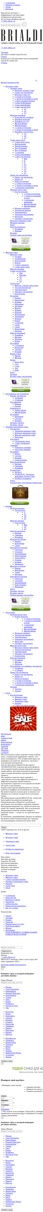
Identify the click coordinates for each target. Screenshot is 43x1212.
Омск (8, 1000)
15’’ (25, 113)
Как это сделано (12, 908)
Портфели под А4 (22, 121)
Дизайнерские (20, 259)
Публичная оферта (13, 926)
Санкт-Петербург (12, 989)
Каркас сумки (15, 354)
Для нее (18, 691)
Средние (18, 350)
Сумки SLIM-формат (23, 103)
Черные (18, 298)
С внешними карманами (24, 188)
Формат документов (18, 396)
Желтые (18, 308)
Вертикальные (20, 144)
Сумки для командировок (25, 101)
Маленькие (19, 348)
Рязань (8, 1047)
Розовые (18, 319)
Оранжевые (19, 317)
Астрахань (10, 1055)
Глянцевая (19, 466)
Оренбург (9, 1045)
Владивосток (11, 1038)
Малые (17, 454)
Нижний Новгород (13, 993)
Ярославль (10, 1030)
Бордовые (18, 306)
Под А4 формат (21, 148)
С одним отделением (23, 97)
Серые (17, 325)
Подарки (13, 233)
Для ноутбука (20, 510)
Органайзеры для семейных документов (26, 666)
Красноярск (10, 1016)
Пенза (8, 1049)
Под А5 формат (21, 150)
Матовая (18, 231)
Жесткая (18, 358)
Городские (19, 550)
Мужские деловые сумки (24, 90)
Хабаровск (10, 1040)
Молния (18, 404)
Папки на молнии (22, 181)
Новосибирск (11, 991)
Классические (20, 261)
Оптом (8, 7)
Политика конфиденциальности (13, 965)
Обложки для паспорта (24, 219)
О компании (10, 3)
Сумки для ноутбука (23, 107)
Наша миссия (11, 898)
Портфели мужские (22, 119)
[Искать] (24, 24)
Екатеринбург (11, 995)
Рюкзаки (18, 703)
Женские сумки (16, 255)
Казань (8, 1002)
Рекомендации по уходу (15, 924)
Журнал (9, 928)
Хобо (17, 370)
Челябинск (10, 1004)
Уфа (7, 1008)
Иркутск (9, 1034)
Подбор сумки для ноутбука (21, 235)
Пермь (8, 1014)
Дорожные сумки (21, 701)
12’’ (25, 169)
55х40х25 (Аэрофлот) (23, 478)
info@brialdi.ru (6, 941)
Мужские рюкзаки (17, 223)
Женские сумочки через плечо (26, 286)
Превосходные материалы (16, 906)
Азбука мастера (12, 904)
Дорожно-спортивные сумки (17, 882)
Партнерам (10, 902)
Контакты (9, 9)
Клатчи (17, 263)
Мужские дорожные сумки (20, 221)
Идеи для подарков (13, 853)
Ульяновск (10, 1026)
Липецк (9, 1057)
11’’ (25, 167)
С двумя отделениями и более (26, 99)
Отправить (5, 1109)
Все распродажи (16, 695)
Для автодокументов (23, 210)
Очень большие (21, 460)
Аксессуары (14, 283)
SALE (12, 225)
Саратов (9, 1018)
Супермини (19, 345)
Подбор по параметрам (15, 849)
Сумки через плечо (17, 140)
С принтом (19, 323)
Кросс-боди (19, 362)
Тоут (16, 368)
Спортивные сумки (22, 441)
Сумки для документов (24, 93)
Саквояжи (14, 445)
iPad (25, 159)
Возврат (9, 920)
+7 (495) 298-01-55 (8, 21)
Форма (12, 360)
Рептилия (18, 339)
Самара (8, 997)
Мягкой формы (20, 126)
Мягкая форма (20, 412)
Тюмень (9, 1051)
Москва (8, 987)
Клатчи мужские (21, 192)
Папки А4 (19, 179)
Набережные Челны (13, 1053)
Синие (17, 327)
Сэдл (16, 364)
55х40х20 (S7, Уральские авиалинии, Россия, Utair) (25, 475)
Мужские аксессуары (18, 190)
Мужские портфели (17, 115)
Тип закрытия (15, 402)
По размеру (14, 343)
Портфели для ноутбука (24, 132)
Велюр (17, 341)
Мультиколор (20, 314)
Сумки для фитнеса (22, 443)
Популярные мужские (18, 548)
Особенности (15, 408)
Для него (18, 689)
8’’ (25, 161)
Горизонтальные (21, 146)
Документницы (21, 212)
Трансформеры (20, 554)
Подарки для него (17, 423)
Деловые (18, 257)
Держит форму (20, 410)
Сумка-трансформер (23, 105)
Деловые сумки (16, 88)
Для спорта (14, 439)
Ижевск (9, 1028)
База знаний (10, 930)
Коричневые (19, 300)
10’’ (25, 165)
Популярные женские (18, 577)
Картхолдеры (20, 294)
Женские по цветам (17, 566)
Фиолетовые (20, 329)
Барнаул (9, 1032)
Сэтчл (17, 366)
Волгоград (10, 1012)
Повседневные (20, 556)
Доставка (4, 52)
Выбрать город (7, 1061)
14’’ (25, 111)
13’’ (25, 109)
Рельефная (19, 229)
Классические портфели (24, 117)
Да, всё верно (6, 19)
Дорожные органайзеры (24, 214)
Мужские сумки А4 (22, 95)
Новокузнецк (11, 1042)
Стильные (19, 552)
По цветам (14, 296)
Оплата (4, 57)
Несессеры (19, 217)
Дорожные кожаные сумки (25, 431)
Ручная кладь (15, 470)
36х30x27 (18, 472)
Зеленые (18, 310)
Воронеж (9, 1020)
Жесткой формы (21, 124)
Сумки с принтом (22, 265)
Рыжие (17, 321)
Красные (18, 312)
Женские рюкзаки (17, 269)
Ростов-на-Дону (12, 1006)
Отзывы (4, 63)
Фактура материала (17, 227)
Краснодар (10, 1024)
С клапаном (19, 152)
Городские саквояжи (23, 450)
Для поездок (15, 429)
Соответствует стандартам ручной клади (26, 483)
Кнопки (18, 406)
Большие (18, 352)
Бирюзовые (19, 304)
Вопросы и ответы (13, 5)
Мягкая (17, 356)
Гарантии (9, 922)
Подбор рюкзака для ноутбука (21, 595)
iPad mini (22, 275)
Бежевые (18, 302)
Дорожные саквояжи (23, 448)
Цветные (18, 331)
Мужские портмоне (22, 208)
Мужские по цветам (18, 539)
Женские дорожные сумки (25, 435)
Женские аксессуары (18, 646)
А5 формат (19, 400)
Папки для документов (19, 175)
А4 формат (19, 398)
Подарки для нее (16, 425)
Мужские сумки (21, 697)
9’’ (25, 163)
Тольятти (9, 1022)
